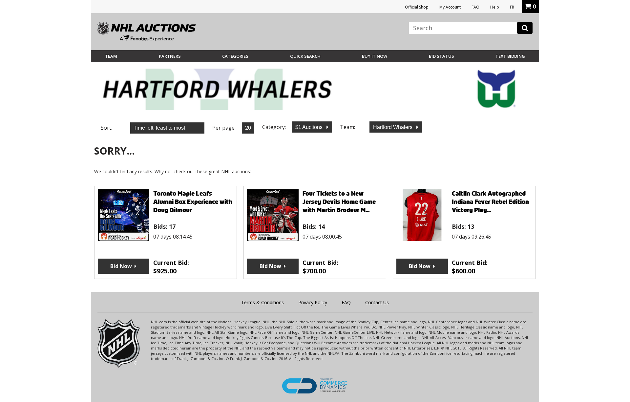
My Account (450, 7)
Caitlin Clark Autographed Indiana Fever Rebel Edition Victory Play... (490, 201)
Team (111, 56)
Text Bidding (510, 56)
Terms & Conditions (262, 302)
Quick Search (305, 56)
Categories (235, 56)
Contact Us (377, 302)
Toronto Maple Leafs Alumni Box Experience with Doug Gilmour (192, 201)
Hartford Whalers (393, 127)
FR (512, 7)
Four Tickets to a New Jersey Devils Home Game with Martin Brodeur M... (339, 201)
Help (494, 7)
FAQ (475, 7)
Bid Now (121, 266)
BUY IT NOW (374, 56)
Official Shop (417, 7)
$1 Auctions (309, 127)
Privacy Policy (312, 302)
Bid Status (441, 56)
